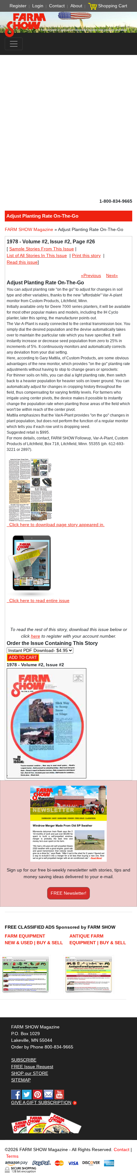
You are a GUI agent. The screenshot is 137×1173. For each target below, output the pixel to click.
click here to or (67, 602)
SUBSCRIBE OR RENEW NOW (68, 587)
